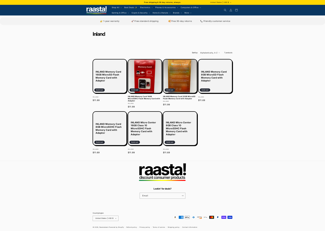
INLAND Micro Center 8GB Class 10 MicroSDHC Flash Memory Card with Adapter (178, 128)
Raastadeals (103, 227)
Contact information (189, 227)
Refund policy (131, 227)
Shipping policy (174, 227)
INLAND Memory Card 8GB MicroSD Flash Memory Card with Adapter (214, 76)
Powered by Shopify (116, 227)
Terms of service (159, 227)
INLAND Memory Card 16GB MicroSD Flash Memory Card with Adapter (108, 76)
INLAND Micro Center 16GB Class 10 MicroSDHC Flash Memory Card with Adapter (143, 128)
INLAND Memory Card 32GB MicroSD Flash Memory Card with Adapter (179, 97)
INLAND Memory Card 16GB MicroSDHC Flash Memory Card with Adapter (144, 98)
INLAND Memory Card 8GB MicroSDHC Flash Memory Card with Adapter (108, 128)
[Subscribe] (182, 196)
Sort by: (195, 53)
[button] (116, 7)
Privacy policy (145, 227)
